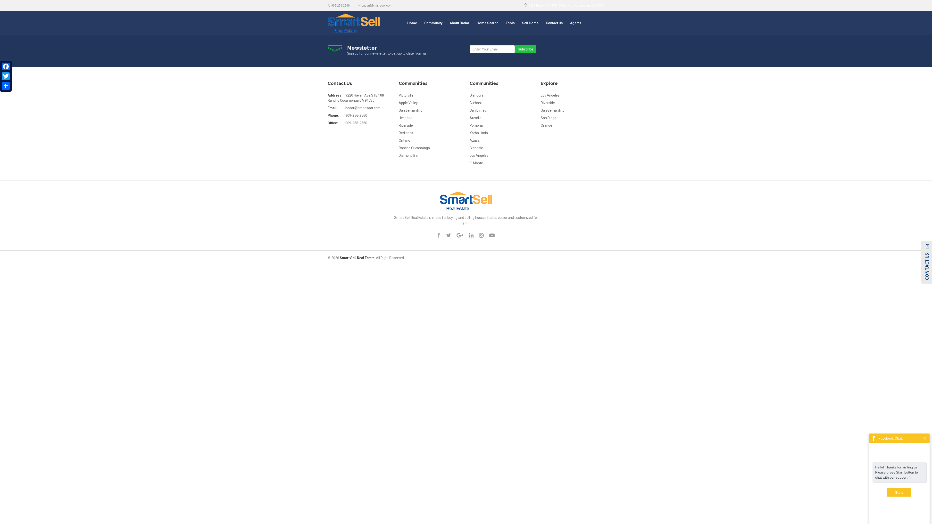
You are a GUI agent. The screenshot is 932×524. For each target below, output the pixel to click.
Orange (546, 125)
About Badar (459, 23)
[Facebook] (6, 66)
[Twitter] (6, 76)
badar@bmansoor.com (377, 5)
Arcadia (476, 118)
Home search (488, 23)
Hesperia (405, 118)
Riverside (406, 125)
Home (412, 23)
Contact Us (554, 23)
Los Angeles (479, 155)
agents (575, 23)
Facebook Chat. (890, 438)
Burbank (476, 103)
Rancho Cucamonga (414, 148)
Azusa (475, 140)
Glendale (476, 148)
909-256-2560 (340, 5)
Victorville (406, 95)
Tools (510, 23)
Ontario (404, 140)
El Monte (476, 163)
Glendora (476, 95)
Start (899, 492)
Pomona (476, 125)
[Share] (6, 86)
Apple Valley (408, 103)
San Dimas (478, 110)
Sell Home (530, 23)
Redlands (406, 133)
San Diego (548, 118)
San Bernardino (411, 110)
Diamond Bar (409, 155)
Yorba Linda (479, 133)
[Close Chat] (925, 438)
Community (433, 23)
